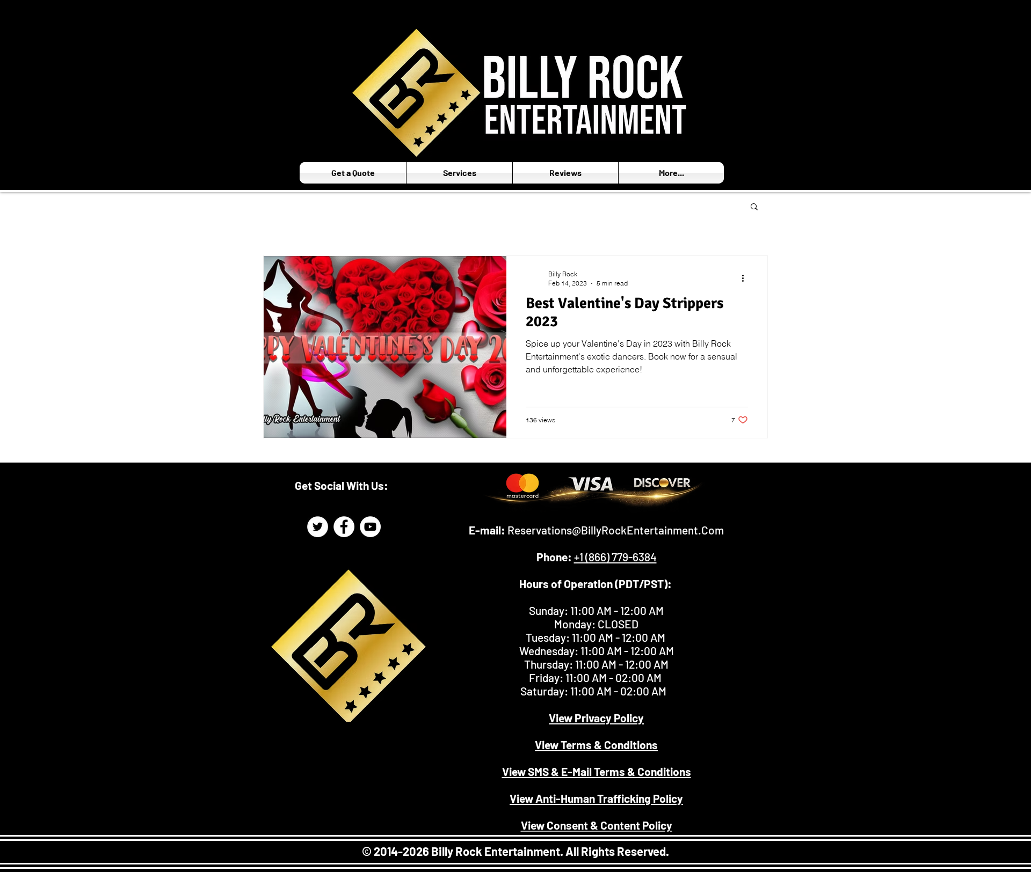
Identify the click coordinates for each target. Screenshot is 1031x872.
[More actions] (746, 278)
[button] (754, 207)
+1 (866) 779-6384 (615, 556)
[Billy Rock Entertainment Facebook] (343, 526)
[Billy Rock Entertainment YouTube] (370, 526)
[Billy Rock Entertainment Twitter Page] (317, 526)
